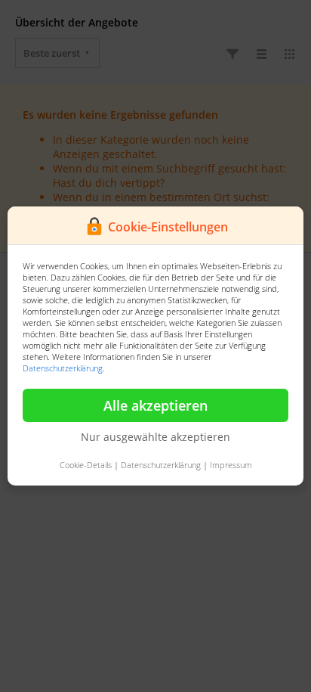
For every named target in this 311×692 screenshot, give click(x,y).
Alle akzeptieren (155, 405)
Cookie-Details (86, 464)
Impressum (231, 464)
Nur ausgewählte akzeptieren (155, 437)
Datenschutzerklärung (63, 368)
